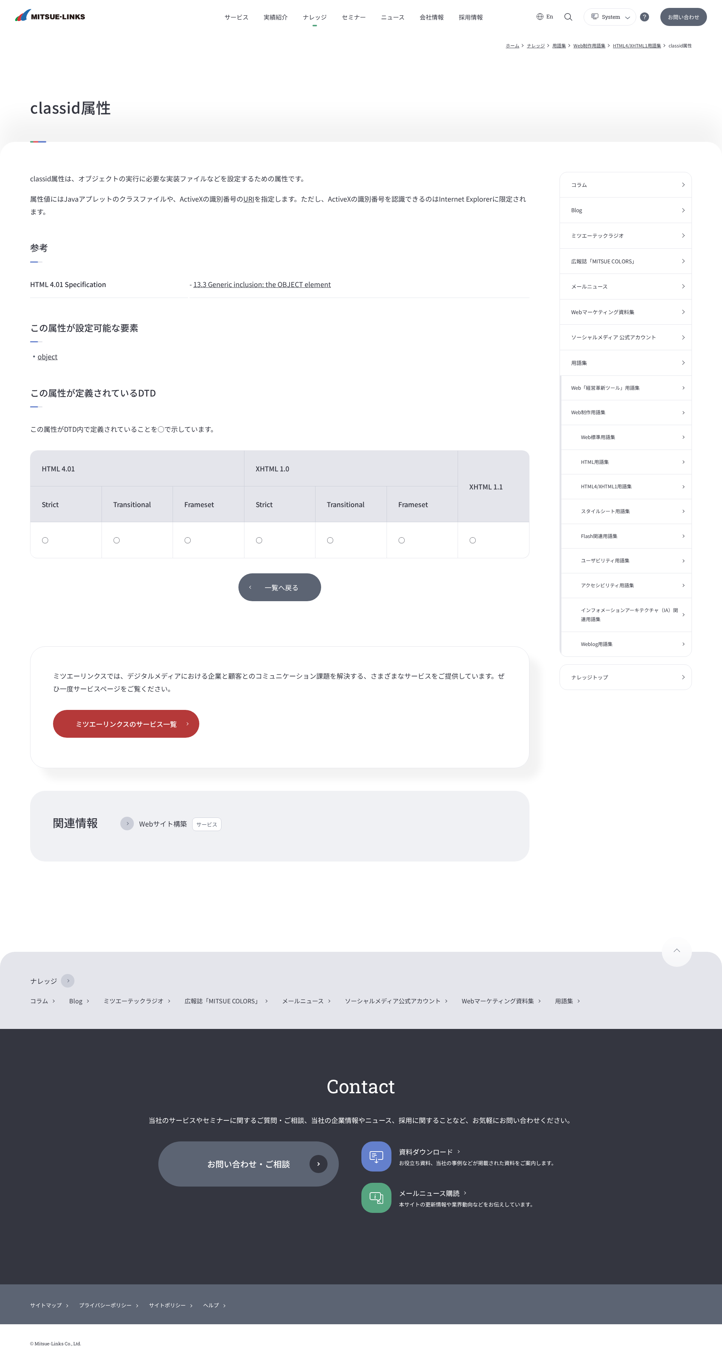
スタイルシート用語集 (605, 511)
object (48, 356)
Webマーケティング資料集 (602, 312)
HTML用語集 (595, 461)
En (549, 16)
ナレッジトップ (589, 677)
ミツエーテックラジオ (597, 235)
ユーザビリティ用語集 (605, 560)
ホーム (512, 45)
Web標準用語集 (598, 437)
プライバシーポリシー (105, 1305)
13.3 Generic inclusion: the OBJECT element (262, 284)
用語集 (559, 45)
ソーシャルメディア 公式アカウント (613, 337)
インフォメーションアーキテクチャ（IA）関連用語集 (629, 614)
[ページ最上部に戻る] (677, 952)
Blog (576, 210)
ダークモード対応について (644, 16)
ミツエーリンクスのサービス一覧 (126, 724)
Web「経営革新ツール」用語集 (605, 387)
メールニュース (589, 286)
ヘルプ (211, 1305)
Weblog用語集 (597, 643)
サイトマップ (46, 1305)
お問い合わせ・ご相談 (248, 1164)
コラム (579, 184)
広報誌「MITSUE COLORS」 (604, 261)
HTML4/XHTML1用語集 (637, 45)
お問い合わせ (683, 17)
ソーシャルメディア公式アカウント (393, 1000)
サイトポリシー (167, 1305)
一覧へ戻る (282, 587)
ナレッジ (536, 45)
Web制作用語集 (589, 45)
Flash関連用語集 (599, 535)
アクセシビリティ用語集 (607, 585)
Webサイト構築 (178, 823)
